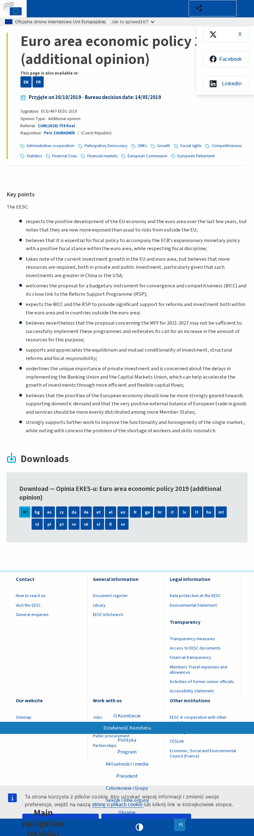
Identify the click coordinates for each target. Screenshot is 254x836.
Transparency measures (192, 639)
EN (26, 82)
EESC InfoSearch (108, 615)
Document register (110, 596)
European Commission (147, 156)
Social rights (190, 146)
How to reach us (31, 596)
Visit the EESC (28, 605)
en (122, 512)
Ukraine (127, 812)
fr (135, 512)
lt (196, 512)
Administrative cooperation (50, 146)
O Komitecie (127, 716)
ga (147, 512)
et (98, 512)
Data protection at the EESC (195, 596)
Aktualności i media (127, 764)
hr (160, 512)
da (74, 512)
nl (37, 524)
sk (86, 524)
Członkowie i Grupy (127, 788)
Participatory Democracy (106, 146)
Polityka (127, 740)
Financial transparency (190, 657)
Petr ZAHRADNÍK (59, 133)
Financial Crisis (64, 156)
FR (38, 82)
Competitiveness (227, 146)
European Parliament (196, 156)
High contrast (139, 827)
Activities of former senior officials (202, 682)
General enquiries (32, 615)
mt (221, 512)
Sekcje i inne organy (127, 800)
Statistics (34, 156)
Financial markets (102, 156)
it (172, 512)
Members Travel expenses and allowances (198, 670)
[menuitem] (225, 34)
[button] (213, 8)
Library (99, 605)
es (49, 512)
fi (110, 524)
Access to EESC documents (195, 648)
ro (74, 524)
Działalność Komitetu (127, 728)
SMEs (142, 146)
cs (61, 512)
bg (37, 512)
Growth (163, 146)
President (127, 776)
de (86, 512)
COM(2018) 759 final (56, 126)
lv (184, 512)
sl (98, 524)
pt (61, 524)
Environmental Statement (193, 605)
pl (49, 524)
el (110, 512)
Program (127, 752)
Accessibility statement (192, 691)
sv (123, 524)
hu (208, 512)
